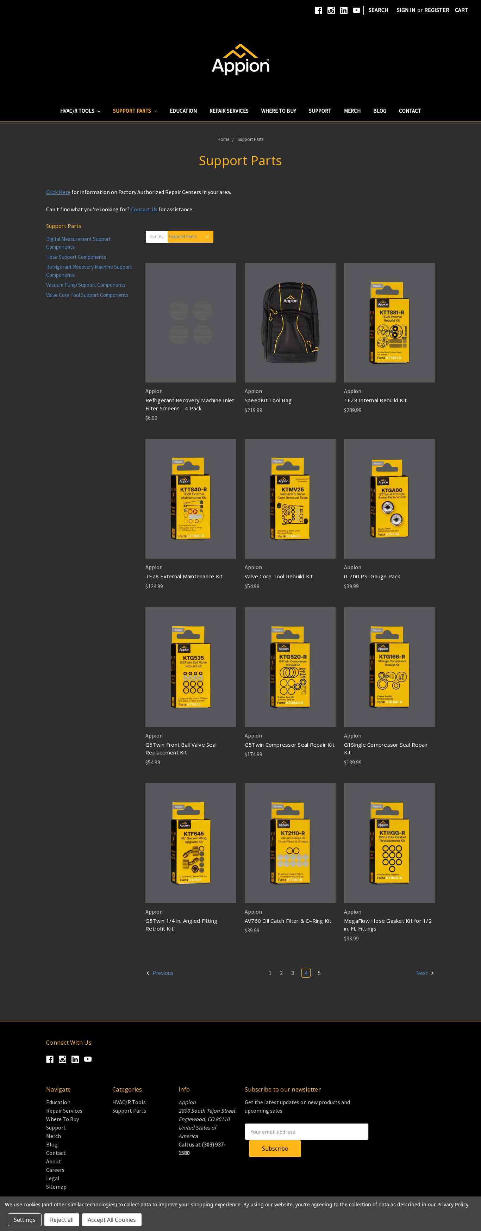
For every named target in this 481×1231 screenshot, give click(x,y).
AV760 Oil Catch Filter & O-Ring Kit (288, 920)
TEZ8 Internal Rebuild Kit (375, 400)
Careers (55, 1169)
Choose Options (389, 499)
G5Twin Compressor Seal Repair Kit (290, 744)
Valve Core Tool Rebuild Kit (279, 576)
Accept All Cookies (112, 1220)
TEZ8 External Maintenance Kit (184, 576)
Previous (162, 972)
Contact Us (144, 209)
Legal (53, 1178)
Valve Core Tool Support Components (87, 295)
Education (183, 110)
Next (422, 972)
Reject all (62, 1220)
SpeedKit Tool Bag (268, 400)
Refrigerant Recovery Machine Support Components (89, 270)
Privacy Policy (452, 1204)
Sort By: (157, 237)
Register (436, 9)
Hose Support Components (76, 257)
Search (378, 9)
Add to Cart (190, 322)
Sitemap (56, 1186)
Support (320, 110)
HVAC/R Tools (77, 110)
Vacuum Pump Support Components (86, 284)
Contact (410, 110)
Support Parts (132, 110)
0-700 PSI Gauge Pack (372, 576)
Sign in (406, 9)
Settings (25, 1220)
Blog (379, 110)
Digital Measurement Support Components (78, 243)
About (53, 1161)
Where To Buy (278, 110)
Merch (352, 110)
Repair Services (229, 110)
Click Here (58, 191)
